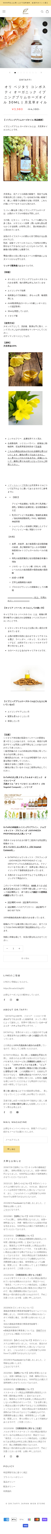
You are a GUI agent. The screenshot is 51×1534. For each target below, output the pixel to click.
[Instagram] (11, 999)
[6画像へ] (30, 72)
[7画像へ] (33, 72)
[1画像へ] (15, 72)
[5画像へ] (27, 72)
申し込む (12, 1149)
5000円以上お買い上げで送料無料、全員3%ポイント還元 (25, 3)
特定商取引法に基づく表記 (15, 1472)
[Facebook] (4, 999)
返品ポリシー (9, 1482)
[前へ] (9, 72)
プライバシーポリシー (13, 1477)
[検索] (42, 11)
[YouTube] (17, 999)
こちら (6, 1209)
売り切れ (25, 958)
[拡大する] (44, 23)
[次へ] (41, 72)
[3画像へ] (21, 72)
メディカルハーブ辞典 (17, 485)
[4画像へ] (24, 72)
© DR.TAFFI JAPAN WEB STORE (25, 1503)
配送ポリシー (9, 1486)
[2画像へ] (18, 72)
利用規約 (7, 1491)
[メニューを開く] (4, 11)
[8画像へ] (36, 72)
